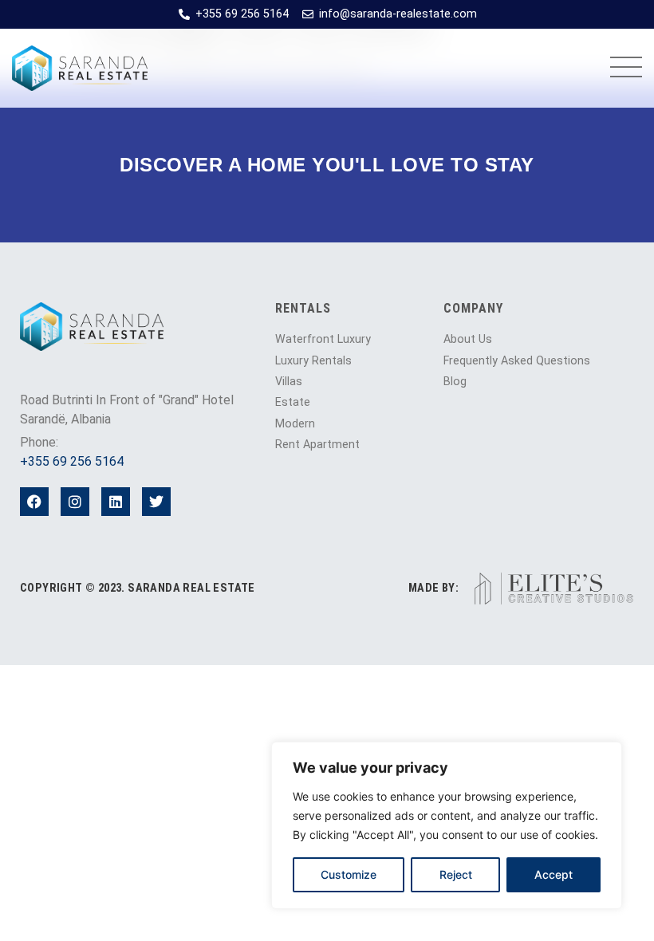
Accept (553, 874)
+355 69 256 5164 (72, 461)
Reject (455, 874)
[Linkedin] (115, 501)
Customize (348, 874)
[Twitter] (156, 501)
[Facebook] (34, 501)
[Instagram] (75, 501)
